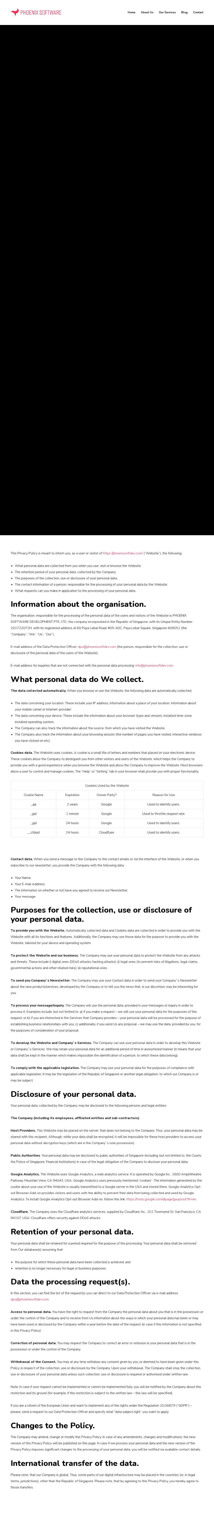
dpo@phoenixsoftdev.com (97, 646)
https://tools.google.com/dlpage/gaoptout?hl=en (161, 1199)
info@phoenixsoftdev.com (154, 665)
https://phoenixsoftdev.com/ (123, 553)
